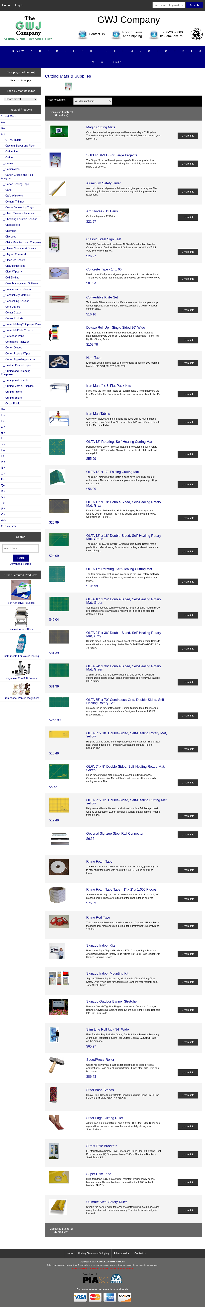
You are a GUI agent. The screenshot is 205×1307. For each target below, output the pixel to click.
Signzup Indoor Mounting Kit (107, 973)
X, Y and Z (115, 62)
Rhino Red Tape (98, 917)
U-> (3, 508)
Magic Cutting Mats (100, 127)
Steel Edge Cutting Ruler (104, 1118)
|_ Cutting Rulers (11, 391)
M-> (3, 461)
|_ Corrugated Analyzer (15, 341)
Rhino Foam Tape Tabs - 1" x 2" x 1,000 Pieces (121, 889)
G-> (3, 426)
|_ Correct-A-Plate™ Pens (17, 330)
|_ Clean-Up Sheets (13, 259)
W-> (3, 520)
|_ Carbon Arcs (10, 169)
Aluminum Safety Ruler (103, 183)
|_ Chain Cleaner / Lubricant (18, 213)
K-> (3, 450)
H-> (3, 432)
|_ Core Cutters (10, 306)
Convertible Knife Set (102, 297)
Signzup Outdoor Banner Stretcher (112, 1001)
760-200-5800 (173, 32)
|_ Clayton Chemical (13, 254)
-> (3, 134)
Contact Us (141, 1253)
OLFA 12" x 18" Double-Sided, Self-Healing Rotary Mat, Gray (123, 503)
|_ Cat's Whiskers (12, 195)
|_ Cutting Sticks (11, 397)
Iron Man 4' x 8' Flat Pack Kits (108, 386)
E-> (3, 415)
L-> (3, 456)
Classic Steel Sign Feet (103, 239)
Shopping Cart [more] (21, 72)
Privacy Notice (122, 1253)
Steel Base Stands (100, 1090)
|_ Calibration (9, 151)
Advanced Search (20, 563)
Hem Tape (93, 358)
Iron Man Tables (98, 414)
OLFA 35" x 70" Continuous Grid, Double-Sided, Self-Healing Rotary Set (125, 701)
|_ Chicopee (8, 236)
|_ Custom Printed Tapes (16, 365)
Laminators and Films (21, 629)
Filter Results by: (56, 99)
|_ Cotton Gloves (11, 347)
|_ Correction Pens (12, 335)
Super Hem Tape (98, 1174)
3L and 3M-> (8, 116)
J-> (3, 444)
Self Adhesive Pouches (21, 602)
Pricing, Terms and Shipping (93, 1253)
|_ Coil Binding (10, 277)
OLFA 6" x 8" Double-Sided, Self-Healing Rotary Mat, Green (125, 768)
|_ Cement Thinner (12, 201)
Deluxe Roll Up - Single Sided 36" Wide (115, 327)
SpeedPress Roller (100, 1060)
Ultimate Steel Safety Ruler (106, 1202)
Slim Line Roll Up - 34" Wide (107, 1029)
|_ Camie (7, 163)
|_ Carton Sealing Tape (15, 184)
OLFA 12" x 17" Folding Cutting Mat (112, 472)
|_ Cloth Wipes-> (11, 271)
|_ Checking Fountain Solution (19, 219)
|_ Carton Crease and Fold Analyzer (17, 176)
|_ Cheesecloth (10, 224)
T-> (3, 502)
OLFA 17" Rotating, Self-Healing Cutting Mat (119, 569)
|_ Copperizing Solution (15, 300)
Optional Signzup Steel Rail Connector (115, 833)
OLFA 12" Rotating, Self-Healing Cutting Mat (119, 442)
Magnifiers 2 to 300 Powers (21, 678)
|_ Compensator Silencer (16, 289)
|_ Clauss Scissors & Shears (18, 248)
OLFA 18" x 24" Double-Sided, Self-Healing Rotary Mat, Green (123, 600)
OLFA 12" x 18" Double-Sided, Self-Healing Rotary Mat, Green (123, 537)
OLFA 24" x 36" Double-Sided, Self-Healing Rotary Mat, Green (123, 667)
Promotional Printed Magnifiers (21, 697)
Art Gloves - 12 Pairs (102, 211)
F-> (3, 420)
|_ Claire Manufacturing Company (21, 242)
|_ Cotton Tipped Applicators (18, 359)
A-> (3, 122)
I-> (2, 438)
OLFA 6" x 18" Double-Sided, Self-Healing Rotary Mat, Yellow (126, 734)
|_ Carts (6, 189)
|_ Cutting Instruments (14, 380)
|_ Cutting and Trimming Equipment (15, 372)
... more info (188, 135)
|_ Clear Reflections (13, 265)
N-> (3, 467)
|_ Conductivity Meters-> (16, 294)
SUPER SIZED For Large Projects (111, 155)
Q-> (3, 485)
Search (20, 536)
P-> (3, 479)
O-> (3, 473)
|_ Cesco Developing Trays (17, 207)
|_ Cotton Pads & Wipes (15, 353)
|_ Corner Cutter (11, 312)
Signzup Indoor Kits (101, 945)
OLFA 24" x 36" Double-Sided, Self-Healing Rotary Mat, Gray (123, 634)
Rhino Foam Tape (99, 861)
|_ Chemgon (8, 230)
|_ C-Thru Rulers (11, 139)
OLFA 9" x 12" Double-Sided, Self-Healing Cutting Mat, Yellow (127, 801)
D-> (3, 409)
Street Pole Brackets (101, 1146)
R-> (3, 491)
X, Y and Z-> (8, 526)
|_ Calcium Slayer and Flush (18, 145)
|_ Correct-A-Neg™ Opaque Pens (21, 324)
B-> (3, 128)
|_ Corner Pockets (12, 318)
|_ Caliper (7, 157)
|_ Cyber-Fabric (10, 403)
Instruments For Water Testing (21, 655)
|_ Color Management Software (19, 283)
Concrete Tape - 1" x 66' (104, 269)
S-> (3, 497)
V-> (3, 514)
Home (6, 5)
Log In (19, 5)
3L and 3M (18, 51)
